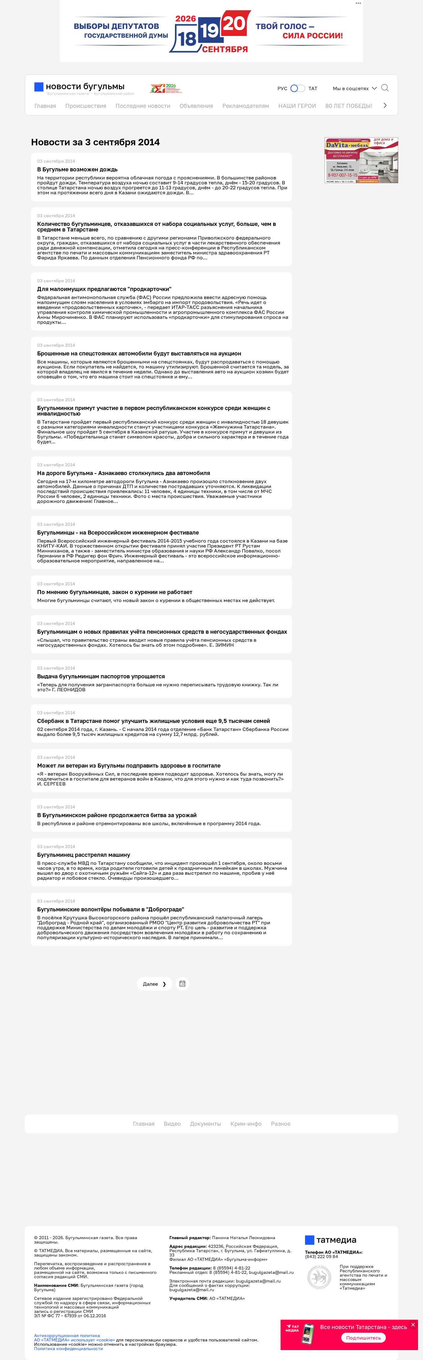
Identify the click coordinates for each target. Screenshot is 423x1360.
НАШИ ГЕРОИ (297, 105)
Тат (312, 88)
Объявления (196, 105)
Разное (280, 1123)
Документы (205, 1123)
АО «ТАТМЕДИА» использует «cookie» (74, 1339)
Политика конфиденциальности (68, 1348)
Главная (45, 105)
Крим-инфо (246, 1123)
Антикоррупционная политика (67, 1335)
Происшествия (85, 105)
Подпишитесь (363, 1338)
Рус (282, 88)
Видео (172, 1123)
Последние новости (143, 105)
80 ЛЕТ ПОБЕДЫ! (348, 105)
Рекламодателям (245, 105)
